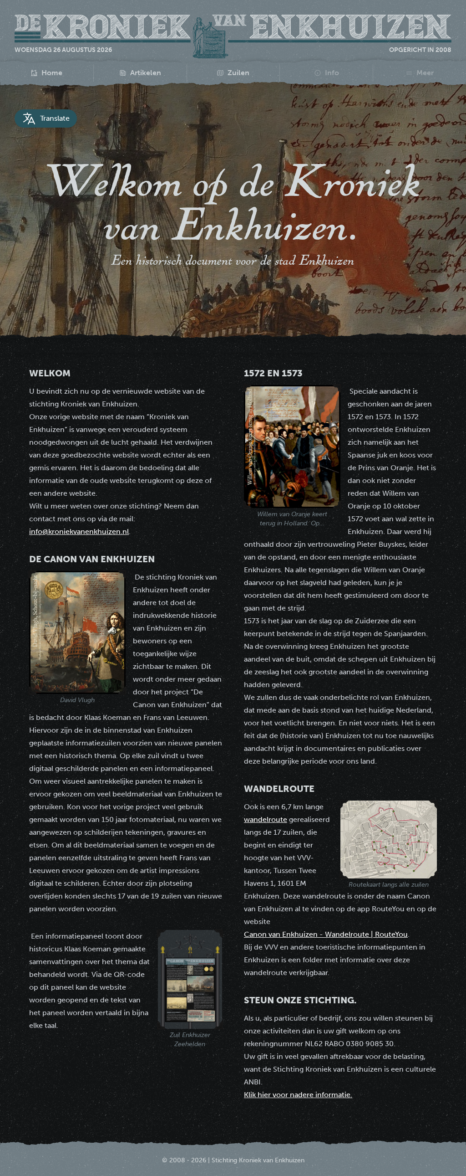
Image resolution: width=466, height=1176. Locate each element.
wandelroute (265, 819)
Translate (55, 118)
